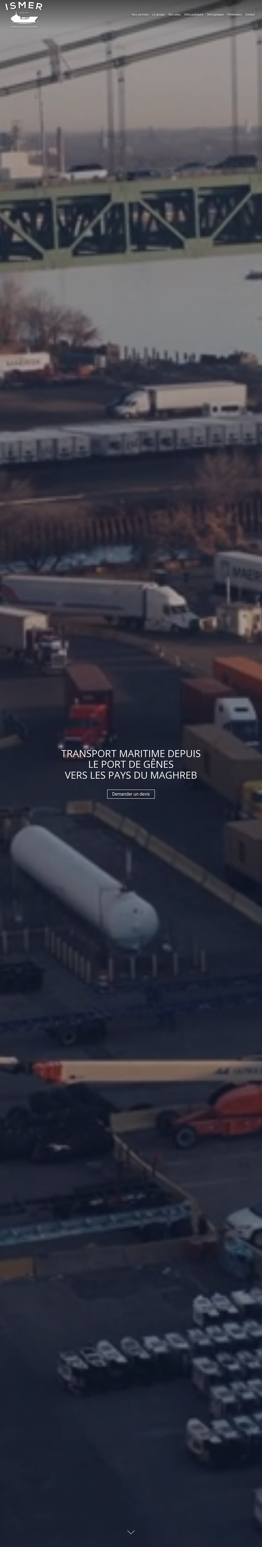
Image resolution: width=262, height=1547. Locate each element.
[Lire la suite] (131, 1534)
